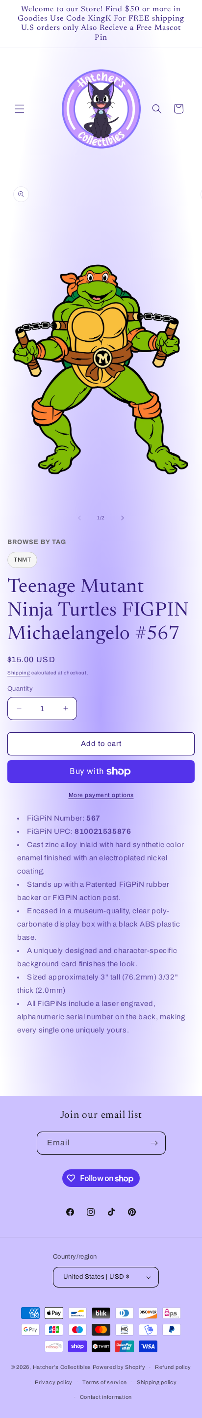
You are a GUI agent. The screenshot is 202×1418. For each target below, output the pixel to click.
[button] (19, 109)
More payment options (101, 795)
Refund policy (173, 1367)
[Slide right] (122, 518)
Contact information (106, 1397)
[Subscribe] (154, 1143)
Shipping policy (157, 1382)
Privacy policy (54, 1382)
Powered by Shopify (119, 1367)
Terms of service (104, 1382)
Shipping (18, 672)
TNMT (22, 559)
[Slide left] (79, 518)
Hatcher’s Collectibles (63, 1367)
